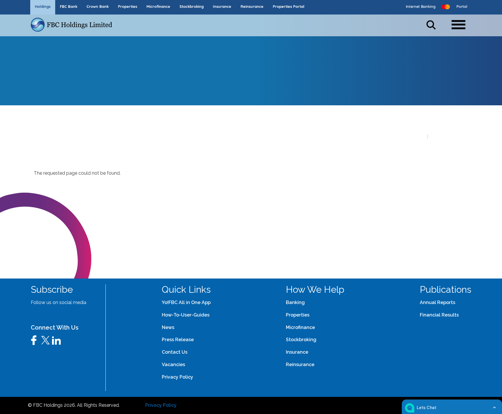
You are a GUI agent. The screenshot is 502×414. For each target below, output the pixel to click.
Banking (295, 302)
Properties (297, 315)
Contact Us (174, 352)
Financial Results (439, 315)
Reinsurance (300, 364)
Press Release (178, 339)
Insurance (297, 352)
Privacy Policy (161, 405)
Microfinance (300, 327)
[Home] (74, 25)
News (168, 327)
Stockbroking (301, 339)
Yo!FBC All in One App (186, 302)
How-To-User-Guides (185, 315)
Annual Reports (437, 302)
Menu (461, 22)
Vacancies (173, 364)
